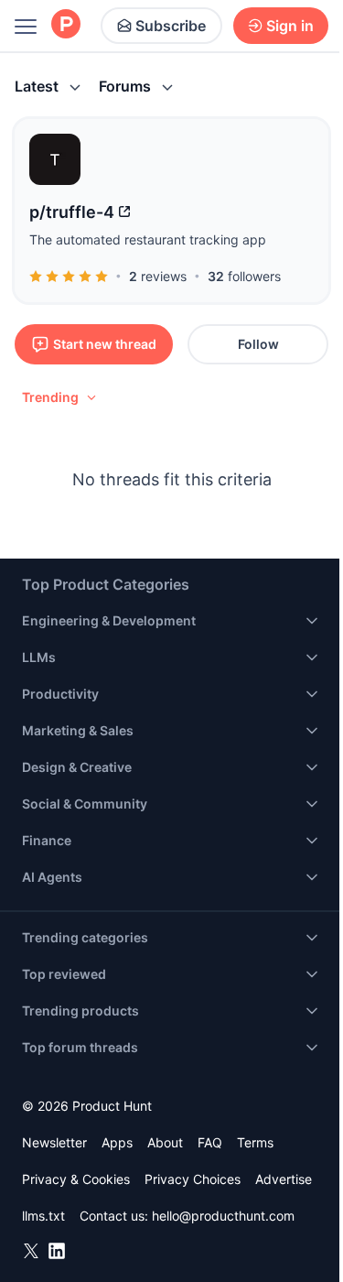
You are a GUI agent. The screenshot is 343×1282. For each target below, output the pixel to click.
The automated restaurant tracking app (147, 239)
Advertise (283, 1179)
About (165, 1142)
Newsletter (54, 1142)
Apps (117, 1142)
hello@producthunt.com (223, 1215)
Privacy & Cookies (76, 1179)
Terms (255, 1142)
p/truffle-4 (71, 212)
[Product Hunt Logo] (65, 25)
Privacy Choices (193, 1179)
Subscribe (170, 25)
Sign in (290, 25)
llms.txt (43, 1215)
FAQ (210, 1142)
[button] (60, 397)
